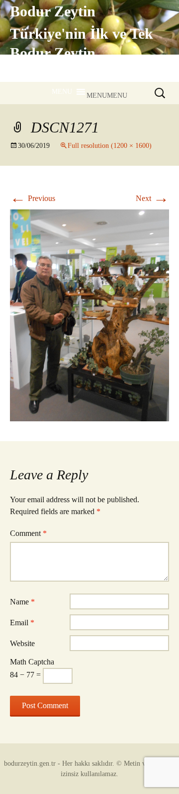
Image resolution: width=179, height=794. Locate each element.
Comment (28, 533)
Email (22, 622)
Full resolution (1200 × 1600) (110, 145)
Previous (32, 198)
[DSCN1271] (89, 314)
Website (22, 643)
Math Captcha (32, 662)
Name (22, 601)
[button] (107, 95)
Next (152, 198)
